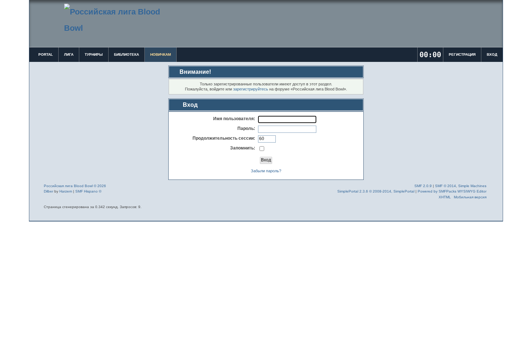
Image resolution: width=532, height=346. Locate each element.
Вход (492, 54)
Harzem (65, 191)
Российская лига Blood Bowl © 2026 (75, 186)
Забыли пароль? (266, 171)
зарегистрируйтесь (250, 89)
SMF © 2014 (445, 186)
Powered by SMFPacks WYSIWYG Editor (452, 191)
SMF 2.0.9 (423, 186)
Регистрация (462, 54)
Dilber (48, 191)
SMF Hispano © (88, 191)
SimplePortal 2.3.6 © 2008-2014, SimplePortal (375, 191)
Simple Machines (472, 186)
